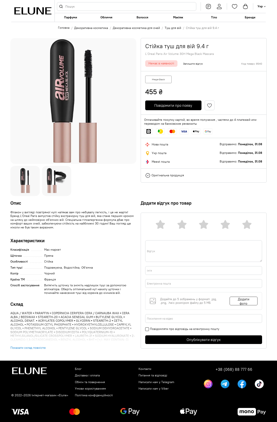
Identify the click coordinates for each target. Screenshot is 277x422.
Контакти (144, 369)
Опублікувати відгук (204, 339)
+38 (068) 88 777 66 (234, 369)
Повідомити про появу (173, 105)
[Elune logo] (33, 11)
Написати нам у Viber (153, 388)
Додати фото (243, 301)
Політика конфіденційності (94, 395)
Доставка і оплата (87, 375)
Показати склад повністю (28, 348)
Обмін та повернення (90, 382)
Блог (78, 369)
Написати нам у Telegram (156, 382)
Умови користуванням (90, 388)
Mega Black (158, 79)
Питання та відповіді (152, 375)
